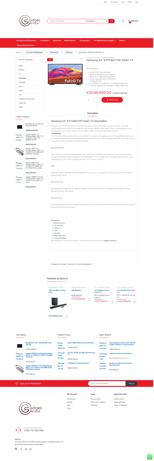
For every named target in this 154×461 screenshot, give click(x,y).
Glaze (21, 66)
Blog (137, 2)
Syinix (21, 90)
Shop (105, 2)
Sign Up (131, 383)
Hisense (21, 70)
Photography (84, 40)
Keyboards (57, 40)
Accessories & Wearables (26, 40)
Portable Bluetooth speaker (104, 40)
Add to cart (113, 100)
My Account (114, 2)
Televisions (54, 52)
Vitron (21, 107)
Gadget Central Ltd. (110, 240)
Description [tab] (92, 113)
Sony (20, 86)
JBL (50, 287)
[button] (81, 59)
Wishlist (129, 2)
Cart (122, 2)
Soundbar (54, 287)
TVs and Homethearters (25, 45)
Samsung (69, 52)
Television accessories (26, 99)
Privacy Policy (95, 399)
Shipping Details (119, 402)
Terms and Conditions (98, 402)
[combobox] (66, 21)
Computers (44, 40)
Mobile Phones (69, 40)
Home (18, 52)
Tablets (122, 40)
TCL (95, 287)
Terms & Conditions (120, 405)
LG (20, 74)
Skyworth (22, 82)
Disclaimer (94, 405)
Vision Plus (22, 103)
